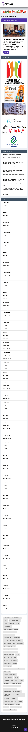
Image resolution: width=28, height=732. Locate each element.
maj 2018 (5, 532)
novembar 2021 (6, 392)
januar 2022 (6, 385)
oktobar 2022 (6, 355)
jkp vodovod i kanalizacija (10, 632)
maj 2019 (5, 492)
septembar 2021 (7, 398)
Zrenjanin (6, 707)
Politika (11, 721)
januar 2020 (6, 465)
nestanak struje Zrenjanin (10, 660)
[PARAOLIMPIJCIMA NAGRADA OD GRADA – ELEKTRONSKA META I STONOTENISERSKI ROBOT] (14, 30)
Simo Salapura (7, 691)
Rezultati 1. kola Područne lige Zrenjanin (13, 167)
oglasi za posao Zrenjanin (10, 663)
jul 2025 (5, 245)
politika (16, 677)
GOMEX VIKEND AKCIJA (14, 623)
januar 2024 (6, 305)
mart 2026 (5, 218)
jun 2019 (5, 488)
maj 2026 (5, 212)
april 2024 (5, 295)
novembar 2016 (6, 591)
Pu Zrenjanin (7, 683)
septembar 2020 (7, 438)
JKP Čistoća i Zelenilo (9, 634)
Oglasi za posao (15, 723)
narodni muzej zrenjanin (10, 657)
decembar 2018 (6, 508)
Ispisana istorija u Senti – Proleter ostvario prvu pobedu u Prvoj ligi (14, 163)
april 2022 (5, 375)
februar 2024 (6, 302)
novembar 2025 (6, 232)
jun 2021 (5, 408)
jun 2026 (5, 209)
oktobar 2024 (6, 275)
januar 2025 (6, 265)
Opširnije (6, 52)
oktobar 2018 (6, 515)
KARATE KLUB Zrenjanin (9, 643)
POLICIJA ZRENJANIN (8, 677)
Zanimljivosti (6, 723)
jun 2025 (5, 248)
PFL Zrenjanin (7, 671)
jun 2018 (5, 528)
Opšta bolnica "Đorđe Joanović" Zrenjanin (14, 669)
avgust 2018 (6, 522)
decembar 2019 (6, 468)
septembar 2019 (7, 478)
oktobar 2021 (6, 395)
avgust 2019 (6, 482)
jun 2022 (5, 368)
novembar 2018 (6, 512)
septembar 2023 (7, 318)
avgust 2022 (6, 362)
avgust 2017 (6, 561)
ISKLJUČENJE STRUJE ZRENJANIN (11, 629)
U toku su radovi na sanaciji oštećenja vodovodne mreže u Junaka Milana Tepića (13, 189)
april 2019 (5, 495)
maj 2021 (5, 412)
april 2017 (5, 575)
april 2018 (5, 535)
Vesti (12, 44)
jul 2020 (5, 445)
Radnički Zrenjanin (16, 683)
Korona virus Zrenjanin (9, 646)
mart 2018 (5, 538)
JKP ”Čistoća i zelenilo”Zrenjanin (12, 637)
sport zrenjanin (17, 691)
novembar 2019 (6, 472)
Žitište (14, 709)
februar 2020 (6, 462)
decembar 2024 (6, 268)
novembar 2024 (7, 272)
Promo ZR (22, 723)
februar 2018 (6, 542)
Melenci (18, 654)
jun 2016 (5, 608)
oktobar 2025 (6, 235)
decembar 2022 (6, 348)
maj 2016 (5, 611)
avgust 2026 (6, 202)
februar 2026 (6, 222)
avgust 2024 (6, 282)
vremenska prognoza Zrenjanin (12, 704)
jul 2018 (5, 525)
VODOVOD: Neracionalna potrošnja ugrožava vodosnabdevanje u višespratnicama (14, 180)
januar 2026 (6, 225)
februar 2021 (6, 422)
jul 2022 (5, 365)
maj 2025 (5, 252)
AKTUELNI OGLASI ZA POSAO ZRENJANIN (12, 617)
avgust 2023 (6, 322)
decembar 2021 (6, 388)
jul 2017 (4, 565)
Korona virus (20, 643)
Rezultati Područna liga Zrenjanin (12, 686)
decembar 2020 (6, 428)
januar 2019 (6, 505)
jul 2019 (5, 485)
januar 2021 (6, 425)
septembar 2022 (7, 358)
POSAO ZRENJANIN (19, 680)
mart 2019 (5, 498)
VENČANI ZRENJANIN (8, 701)
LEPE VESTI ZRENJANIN (9, 654)
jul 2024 (5, 285)
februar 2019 (6, 502)
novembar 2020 (7, 432)
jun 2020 (5, 448)
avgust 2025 (6, 242)
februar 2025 (6, 262)
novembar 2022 (6, 352)
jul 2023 (5, 325)
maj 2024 (5, 292)
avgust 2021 (6, 402)
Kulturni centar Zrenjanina (10, 651)
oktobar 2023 (6, 315)
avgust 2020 (6, 442)
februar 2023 (6, 342)
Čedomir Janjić (7, 709)
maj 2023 (5, 332)
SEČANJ (14, 688)
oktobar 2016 (6, 595)
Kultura (20, 721)
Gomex (5, 623)
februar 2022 (6, 382)
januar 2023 (6, 345)
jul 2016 (5, 605)
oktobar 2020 (6, 435)
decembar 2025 (6, 228)
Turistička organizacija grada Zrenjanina (11, 695)
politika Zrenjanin (8, 680)
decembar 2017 (6, 548)
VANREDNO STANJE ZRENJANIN (10, 698)
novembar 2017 (6, 552)
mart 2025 (5, 258)
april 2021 (5, 415)
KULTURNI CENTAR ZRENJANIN (10, 649)
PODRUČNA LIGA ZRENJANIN (10, 674)
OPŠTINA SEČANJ (7, 666)
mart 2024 (5, 298)
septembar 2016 (7, 598)
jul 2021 (5, 405)
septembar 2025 (7, 239)
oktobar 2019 (6, 475)
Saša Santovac (7, 688)
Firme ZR (14, 725)
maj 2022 (5, 372)
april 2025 (5, 255)
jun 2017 (5, 568)
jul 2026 (5, 205)
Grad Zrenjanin (7, 626)
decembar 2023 (6, 308)
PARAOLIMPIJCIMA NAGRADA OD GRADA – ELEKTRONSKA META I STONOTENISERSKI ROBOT (13, 41)
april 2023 (5, 335)
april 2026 (5, 215)
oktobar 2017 (6, 555)
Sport (15, 721)
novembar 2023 (6, 312)
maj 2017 (5, 571)
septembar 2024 (7, 278)
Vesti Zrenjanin (18, 701)
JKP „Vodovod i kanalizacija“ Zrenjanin (13, 640)
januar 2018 (6, 545)
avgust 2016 (6, 601)
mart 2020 (5, 458)
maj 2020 (5, 452)
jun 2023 (5, 328)
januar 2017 (5, 585)
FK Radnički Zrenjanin (14, 620)
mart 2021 (5, 418)
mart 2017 (5, 578)
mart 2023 (5, 338)
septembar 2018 (7, 518)
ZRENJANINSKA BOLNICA (16, 707)
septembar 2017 (6, 558)
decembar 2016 (6, 588)
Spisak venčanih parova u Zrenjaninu (12, 154)
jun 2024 (5, 288)
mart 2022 (5, 378)
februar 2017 (6, 582)
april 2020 (5, 455)
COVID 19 (5, 620)
